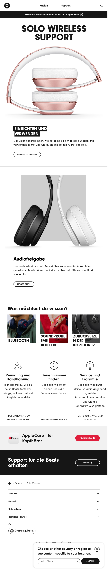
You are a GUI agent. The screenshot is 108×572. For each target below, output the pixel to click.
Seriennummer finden (54, 420)
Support (66, 5)
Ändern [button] (24, 532)
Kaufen (44, 5)
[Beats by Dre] (7, 5)
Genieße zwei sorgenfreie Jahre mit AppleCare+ (52, 14)
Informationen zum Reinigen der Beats (16, 418)
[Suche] (101, 5)
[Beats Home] (9, 483)
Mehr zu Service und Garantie (88, 418)
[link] (27, 154)
